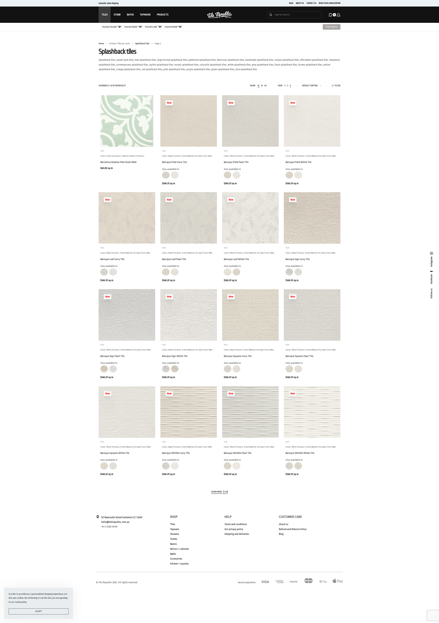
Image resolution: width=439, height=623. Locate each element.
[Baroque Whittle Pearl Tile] (250, 412)
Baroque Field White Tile (298, 162)
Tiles (102, 151)
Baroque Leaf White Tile (236, 259)
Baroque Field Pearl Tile (236, 162)
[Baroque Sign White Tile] (188, 314)
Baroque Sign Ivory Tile (298, 259)
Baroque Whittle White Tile (300, 453)
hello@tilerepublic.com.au (115, 522)
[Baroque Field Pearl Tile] (250, 121)
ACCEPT (38, 611)
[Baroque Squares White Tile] (127, 412)
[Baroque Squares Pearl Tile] (312, 314)
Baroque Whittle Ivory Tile (176, 453)
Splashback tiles (142, 43)
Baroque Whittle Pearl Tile (237, 453)
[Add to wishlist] (147, 103)
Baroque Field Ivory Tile (174, 162)
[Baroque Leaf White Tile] (250, 218)
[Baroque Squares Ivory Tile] (250, 314)
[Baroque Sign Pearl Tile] (127, 314)
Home (101, 43)
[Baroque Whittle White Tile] (312, 412)
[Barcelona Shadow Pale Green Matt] (127, 121)
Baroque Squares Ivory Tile (238, 356)
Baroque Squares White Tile (114, 453)
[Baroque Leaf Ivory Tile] (127, 218)
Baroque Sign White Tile (174, 356)
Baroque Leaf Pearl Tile (174, 259)
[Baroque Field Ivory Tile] (188, 121)
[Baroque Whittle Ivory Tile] (188, 412)
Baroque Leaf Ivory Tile (112, 259)
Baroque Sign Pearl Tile (112, 356)
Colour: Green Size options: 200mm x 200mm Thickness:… (123, 156)
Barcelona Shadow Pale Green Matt (118, 162)
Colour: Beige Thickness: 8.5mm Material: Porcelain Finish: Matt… (187, 156)
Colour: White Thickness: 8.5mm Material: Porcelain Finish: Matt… (249, 156)
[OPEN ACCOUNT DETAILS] (338, 15)
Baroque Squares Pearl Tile (299, 356)
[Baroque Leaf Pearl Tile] (188, 218)
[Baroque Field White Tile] (312, 121)
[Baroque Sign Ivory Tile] (312, 218)
